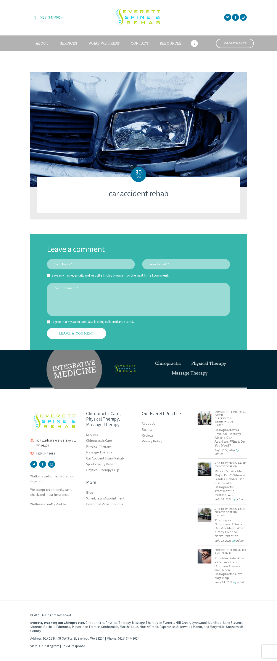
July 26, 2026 (222, 499)
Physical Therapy (98, 446)
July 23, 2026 (222, 541)
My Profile (58, 504)
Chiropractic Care (99, 440)
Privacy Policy (152, 441)
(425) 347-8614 (45, 453)
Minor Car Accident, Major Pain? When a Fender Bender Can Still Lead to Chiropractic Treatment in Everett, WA (230, 482)
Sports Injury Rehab (100, 464)
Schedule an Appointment (105, 498)
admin (218, 453)
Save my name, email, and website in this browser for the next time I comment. (110, 275)
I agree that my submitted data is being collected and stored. (93, 322)
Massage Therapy (99, 452)
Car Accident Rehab (225, 411)
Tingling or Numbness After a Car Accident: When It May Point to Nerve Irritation (229, 528)
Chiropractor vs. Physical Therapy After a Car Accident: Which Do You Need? (229, 437)
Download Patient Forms (104, 504)
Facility (147, 429)
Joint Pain (219, 515)
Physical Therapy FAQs (102, 470)
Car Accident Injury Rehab (105, 458)
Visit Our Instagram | (46, 646)
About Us (148, 423)
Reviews (148, 435)
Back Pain (234, 463)
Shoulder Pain (222, 553)
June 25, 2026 (223, 582)
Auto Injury (220, 463)
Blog (89, 492)
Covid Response (73, 646)
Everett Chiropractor (222, 417)
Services (92, 434)
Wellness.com (40, 504)
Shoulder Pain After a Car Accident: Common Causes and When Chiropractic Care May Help (229, 568)
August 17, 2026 (224, 450)
